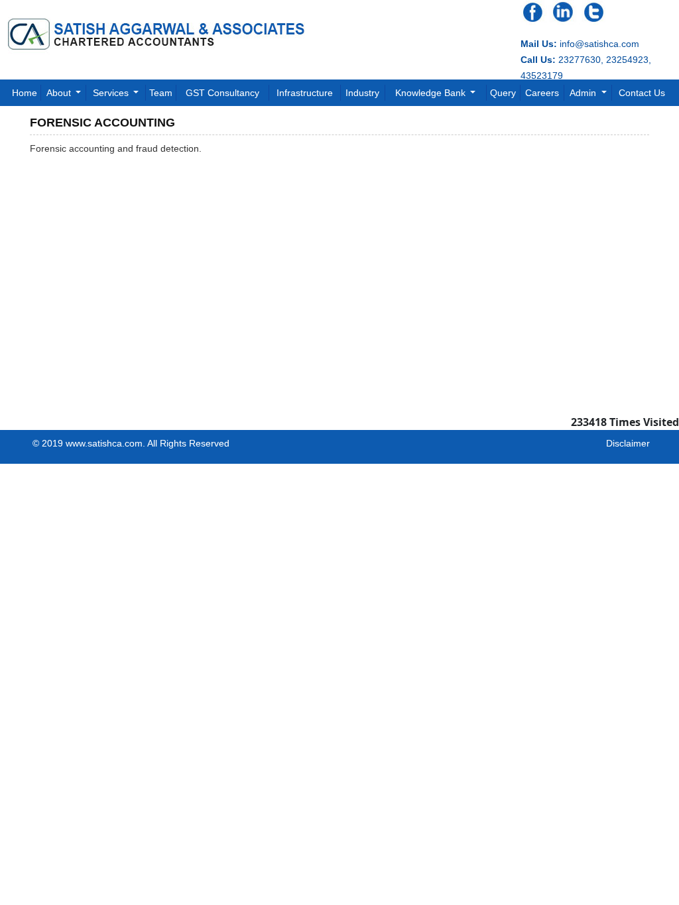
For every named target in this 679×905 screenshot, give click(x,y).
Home (24, 92)
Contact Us (642, 92)
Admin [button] (584, 92)
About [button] (60, 92)
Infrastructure (305, 92)
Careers (542, 92)
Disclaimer (628, 443)
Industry (362, 92)
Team (160, 92)
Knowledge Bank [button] (431, 92)
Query (503, 92)
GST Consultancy (222, 92)
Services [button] (112, 92)
